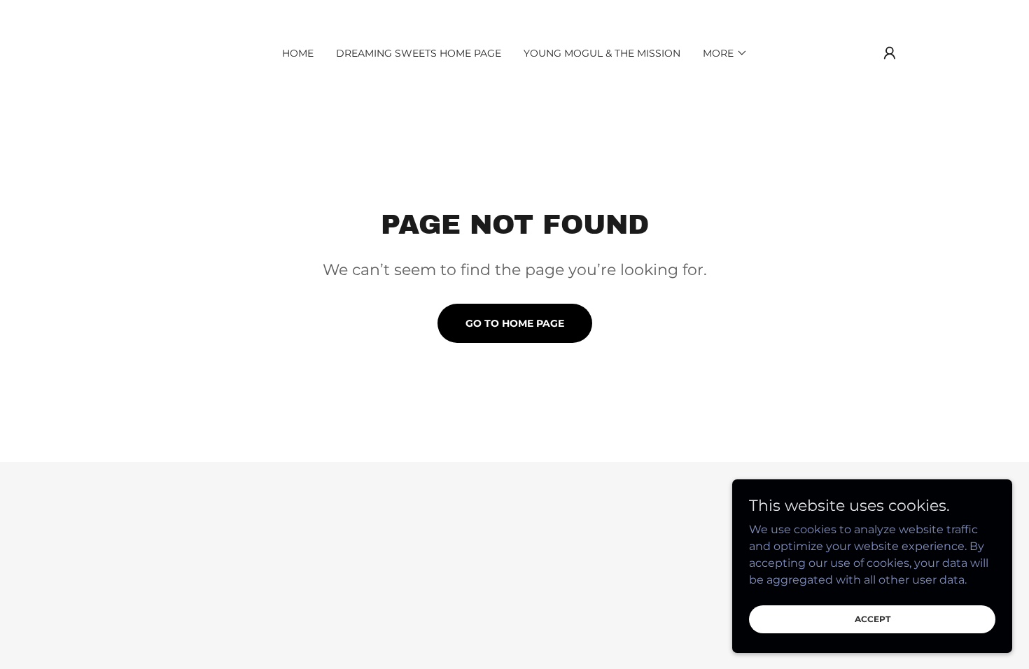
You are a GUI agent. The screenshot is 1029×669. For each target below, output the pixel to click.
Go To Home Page (514, 323)
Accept (872, 619)
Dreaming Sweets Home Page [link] (418, 53)
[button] (725, 53)
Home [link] (298, 53)
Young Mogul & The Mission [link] (602, 53)
